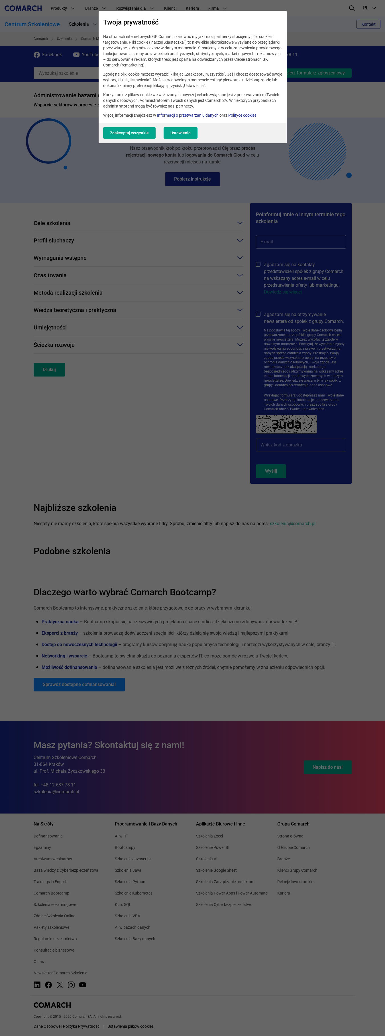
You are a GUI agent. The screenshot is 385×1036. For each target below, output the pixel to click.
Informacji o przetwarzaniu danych (188, 115)
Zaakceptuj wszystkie (129, 133)
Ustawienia (180, 133)
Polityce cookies (242, 115)
